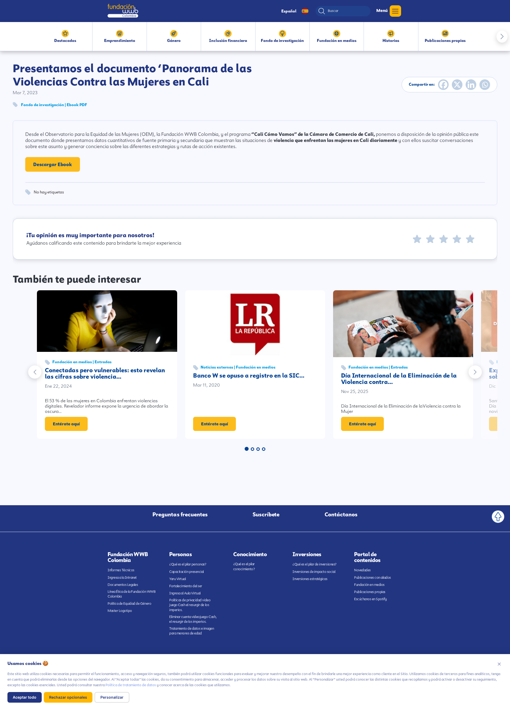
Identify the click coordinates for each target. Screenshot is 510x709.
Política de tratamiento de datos (130, 685)
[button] (502, 36)
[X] (457, 84)
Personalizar (112, 697)
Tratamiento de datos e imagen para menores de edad (191, 630)
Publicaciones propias (369, 592)
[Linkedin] (471, 84)
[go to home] (123, 11)
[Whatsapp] (484, 84)
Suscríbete (266, 514)
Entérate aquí (66, 423)
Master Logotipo (120, 611)
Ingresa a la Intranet (122, 578)
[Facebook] (443, 84)
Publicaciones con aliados (372, 578)
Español (288, 11)
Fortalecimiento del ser (185, 586)
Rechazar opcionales (68, 697)
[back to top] (498, 516)
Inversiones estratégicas (309, 579)
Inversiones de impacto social (313, 572)
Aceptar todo (24, 697)
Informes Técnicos (121, 570)
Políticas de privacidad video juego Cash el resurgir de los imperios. (189, 605)
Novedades (362, 570)
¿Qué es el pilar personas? (187, 564)
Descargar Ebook (52, 164)
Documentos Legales (123, 585)
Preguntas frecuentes (180, 514)
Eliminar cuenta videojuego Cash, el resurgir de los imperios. (193, 619)
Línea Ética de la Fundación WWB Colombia (131, 594)
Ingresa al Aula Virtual (185, 593)
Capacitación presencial (186, 572)
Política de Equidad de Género (129, 604)
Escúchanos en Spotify (370, 599)
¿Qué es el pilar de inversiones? (314, 564)
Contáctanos (341, 514)
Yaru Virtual (177, 579)
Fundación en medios (369, 585)
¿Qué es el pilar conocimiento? (244, 566)
